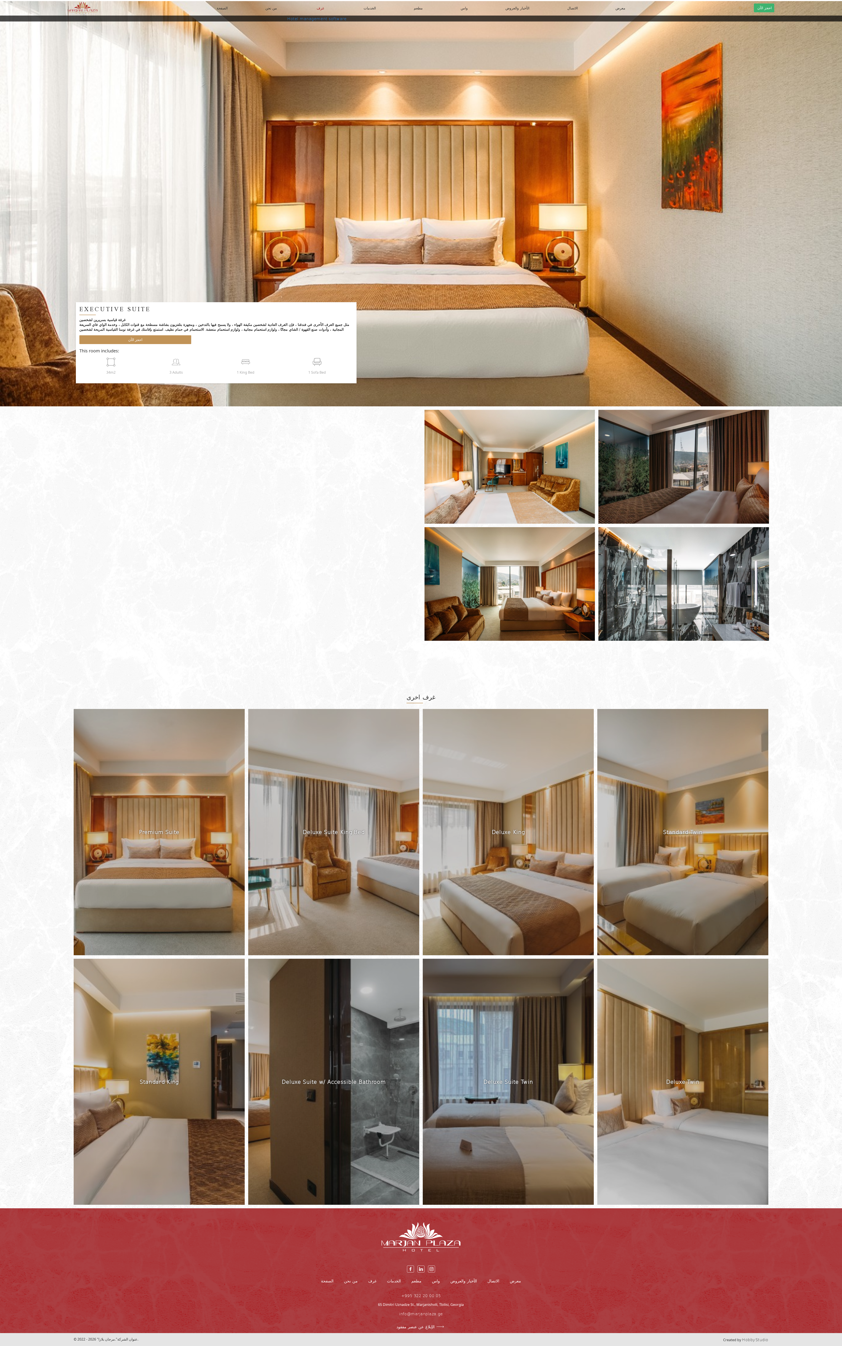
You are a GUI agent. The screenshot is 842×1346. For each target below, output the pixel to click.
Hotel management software (317, 18)
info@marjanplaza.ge (421, 1313)
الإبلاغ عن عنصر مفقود (415, 1326)
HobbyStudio (755, 1339)
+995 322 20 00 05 (421, 1295)
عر (745, 8)
